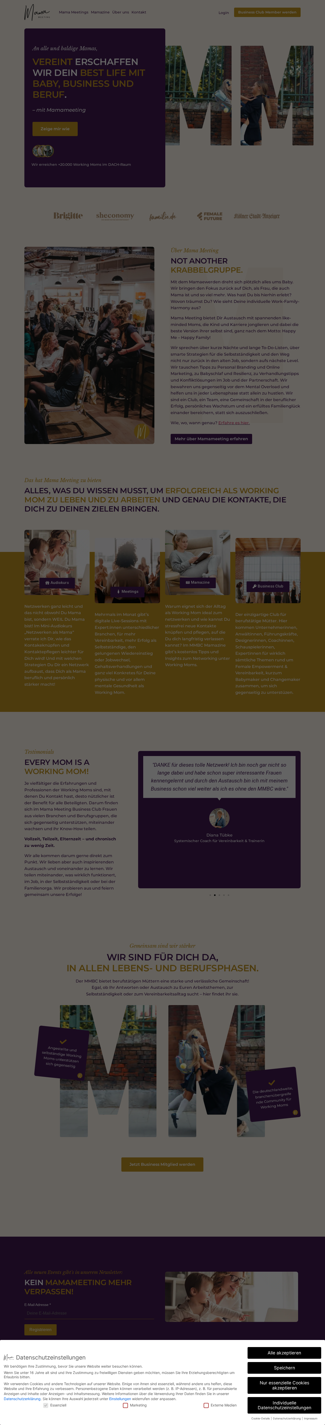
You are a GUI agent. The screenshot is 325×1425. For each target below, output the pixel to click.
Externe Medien (224, 1405)
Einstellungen (120, 1399)
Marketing (138, 1405)
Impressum (310, 1418)
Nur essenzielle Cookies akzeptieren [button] (284, 1385)
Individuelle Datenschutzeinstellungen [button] (284, 1405)
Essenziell (58, 1405)
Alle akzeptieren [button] (284, 1352)
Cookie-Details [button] (260, 1418)
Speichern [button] (284, 1367)
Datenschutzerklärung (22, 1399)
